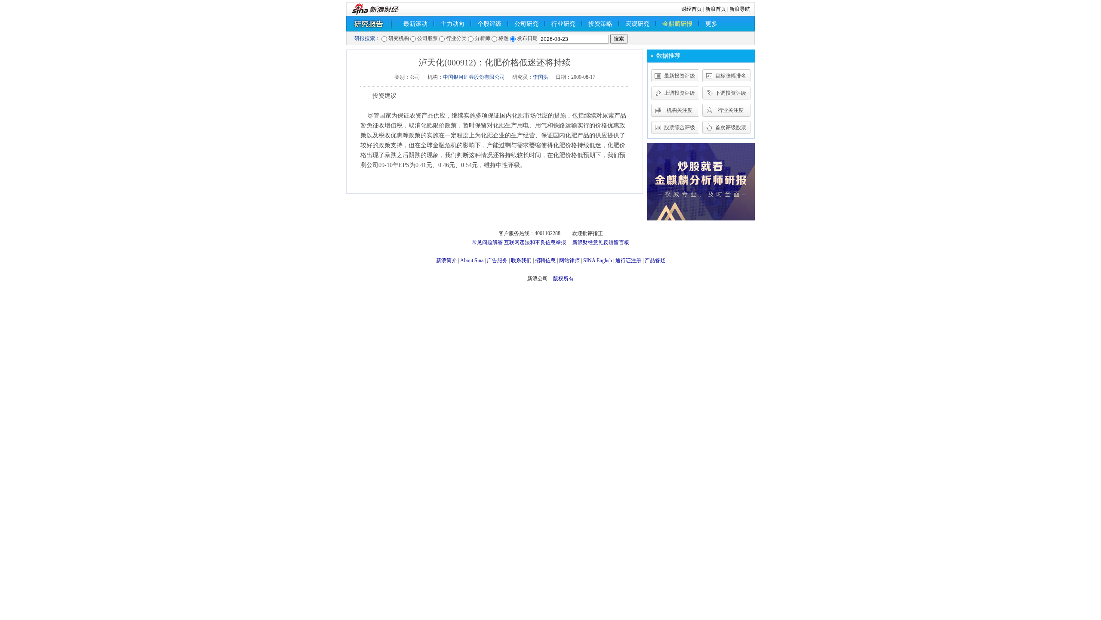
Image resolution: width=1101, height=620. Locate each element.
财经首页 (691, 9)
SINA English (597, 260)
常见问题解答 (487, 242)
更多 (711, 24)
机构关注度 (679, 110)
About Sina (471, 260)
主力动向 (452, 24)
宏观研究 (637, 24)
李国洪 (540, 77)
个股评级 (489, 24)
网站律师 (569, 260)
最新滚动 (415, 24)
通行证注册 (628, 260)
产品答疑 (655, 260)
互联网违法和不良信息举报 (535, 242)
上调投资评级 (679, 93)
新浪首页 (715, 9)
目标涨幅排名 (730, 76)
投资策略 (600, 24)
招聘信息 (545, 260)
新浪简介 (446, 260)
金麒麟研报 (677, 24)
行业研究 (563, 24)
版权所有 (563, 279)
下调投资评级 (730, 93)
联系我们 (521, 260)
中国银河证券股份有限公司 (474, 77)
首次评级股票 (730, 127)
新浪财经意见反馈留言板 (600, 242)
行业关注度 (731, 110)
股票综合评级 (679, 127)
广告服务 (497, 260)
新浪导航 (739, 9)
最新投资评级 (679, 76)
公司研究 (526, 24)
